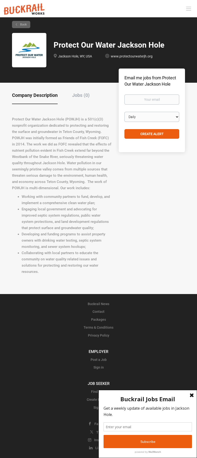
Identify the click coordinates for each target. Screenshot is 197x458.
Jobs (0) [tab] (81, 95)
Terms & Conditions (98, 327)
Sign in (98, 367)
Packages (98, 319)
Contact (98, 312)
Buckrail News (98, 304)
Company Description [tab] (35, 95)
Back (23, 24)
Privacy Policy (98, 335)
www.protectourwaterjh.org (132, 56)
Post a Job (99, 360)
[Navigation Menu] (188, 8)
